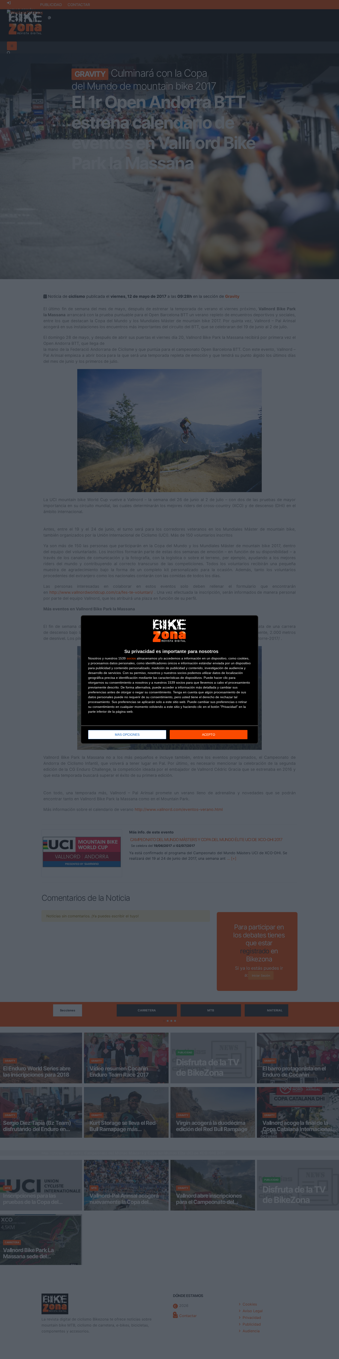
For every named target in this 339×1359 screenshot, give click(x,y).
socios (131, 658)
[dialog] (169, 679)
